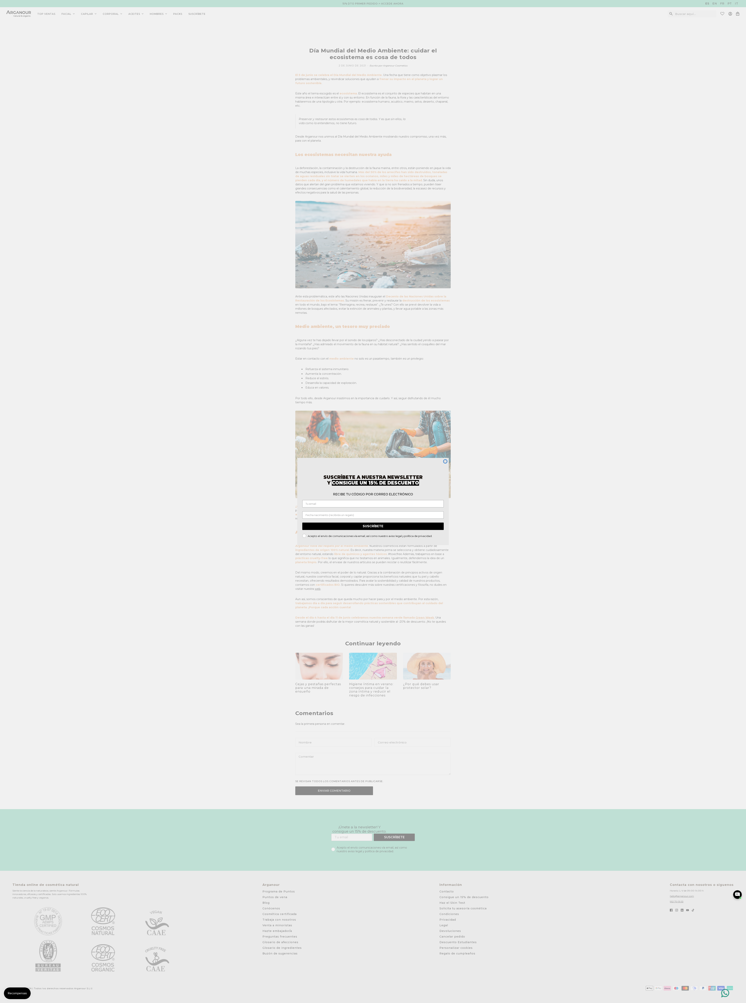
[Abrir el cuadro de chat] (737, 894)
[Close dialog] (445, 461)
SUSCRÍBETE (373, 526)
